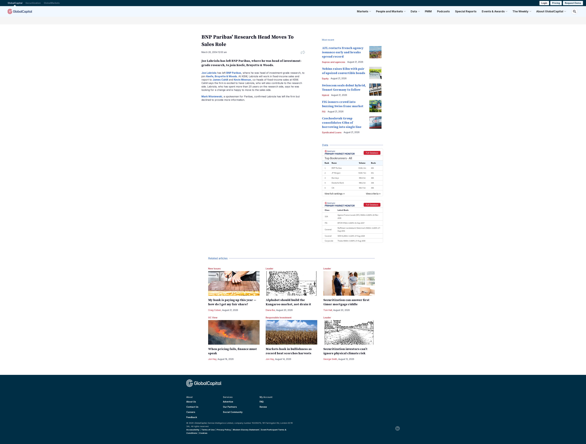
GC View (212, 317)
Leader (269, 268)
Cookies (203, 433)
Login (544, 3)
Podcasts (443, 11)
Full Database (372, 153)
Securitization (33, 3)
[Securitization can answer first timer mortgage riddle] (349, 283)
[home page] (20, 11)
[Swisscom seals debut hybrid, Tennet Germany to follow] (375, 89)
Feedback (191, 417)
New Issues (214, 268)
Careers (190, 412)
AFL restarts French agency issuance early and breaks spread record (343, 52)
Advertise (228, 402)
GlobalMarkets (52, 3)
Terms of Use (208, 429)
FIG (324, 111)
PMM (428, 11)
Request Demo (573, 3)
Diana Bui (270, 310)
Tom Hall (327, 310)
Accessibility (192, 429)
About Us (191, 402)
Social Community (232, 412)
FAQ (262, 402)
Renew (263, 407)
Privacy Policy (224, 429)
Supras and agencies (333, 62)
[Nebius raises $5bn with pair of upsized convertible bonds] (375, 73)
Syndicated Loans (332, 132)
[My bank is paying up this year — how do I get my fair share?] (234, 283)
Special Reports (465, 11)
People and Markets (389, 11)
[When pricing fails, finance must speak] (234, 332)
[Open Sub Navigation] (370, 11)
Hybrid (325, 95)
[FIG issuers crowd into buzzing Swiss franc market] (375, 106)
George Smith (330, 359)
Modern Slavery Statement (246, 429)
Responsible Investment (278, 317)
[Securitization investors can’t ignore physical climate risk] (349, 332)
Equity (325, 78)
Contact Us (192, 407)
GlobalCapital (15, 3)
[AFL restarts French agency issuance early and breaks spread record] (375, 52)
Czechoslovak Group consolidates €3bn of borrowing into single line (341, 123)
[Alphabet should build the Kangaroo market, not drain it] (291, 283)
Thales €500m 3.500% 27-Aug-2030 (351, 240)
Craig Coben (214, 310)
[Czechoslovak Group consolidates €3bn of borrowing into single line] (375, 122)
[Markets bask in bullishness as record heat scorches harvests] (291, 332)
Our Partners (230, 407)
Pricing (556, 3)
